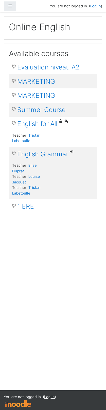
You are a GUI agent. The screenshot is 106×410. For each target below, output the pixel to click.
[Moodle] (17, 403)
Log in (95, 6)
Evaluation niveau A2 (48, 67)
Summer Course (41, 110)
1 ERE (25, 206)
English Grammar (42, 154)
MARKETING (36, 81)
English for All (37, 124)
